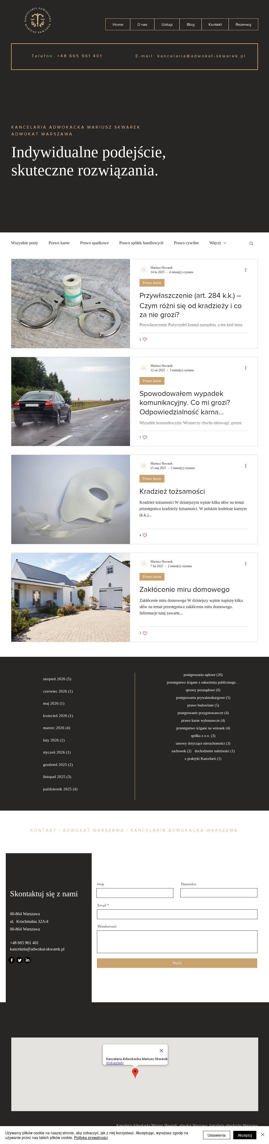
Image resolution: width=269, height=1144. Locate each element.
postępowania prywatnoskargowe (203, 697)
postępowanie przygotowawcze (203, 713)
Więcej (215, 243)
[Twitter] (19, 960)
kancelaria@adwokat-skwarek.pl (201, 56)
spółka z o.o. (203, 736)
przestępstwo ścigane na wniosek (203, 728)
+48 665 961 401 (79, 56)
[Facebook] (11, 960)
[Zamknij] (263, 1135)
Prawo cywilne (186, 243)
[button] (251, 243)
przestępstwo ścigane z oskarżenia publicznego (203, 682)
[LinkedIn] (27, 960)
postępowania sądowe (203, 675)
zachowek (182, 751)
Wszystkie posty (24, 243)
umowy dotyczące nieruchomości (203, 743)
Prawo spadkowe (94, 243)
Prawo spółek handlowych (141, 243)
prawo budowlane (203, 705)
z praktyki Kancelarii (203, 758)
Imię (100, 884)
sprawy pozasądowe (203, 690)
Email (101, 905)
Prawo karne (59, 243)
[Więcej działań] (247, 270)
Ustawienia (217, 1135)
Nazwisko (188, 884)
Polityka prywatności (91, 1137)
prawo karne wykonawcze (203, 720)
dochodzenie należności (215, 751)
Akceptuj (245, 1135)
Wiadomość (107, 926)
